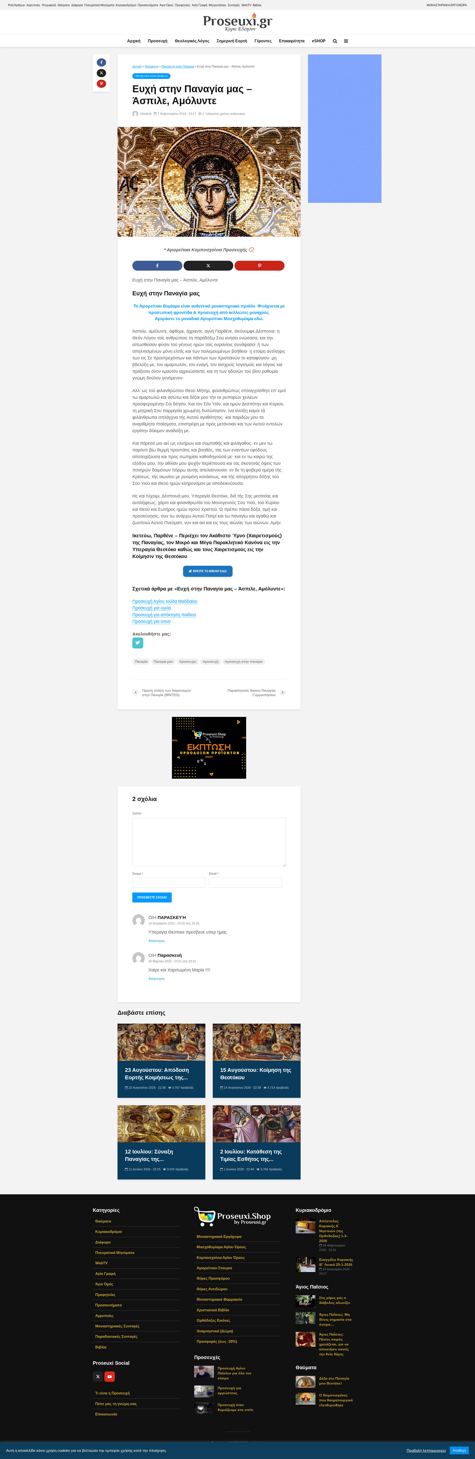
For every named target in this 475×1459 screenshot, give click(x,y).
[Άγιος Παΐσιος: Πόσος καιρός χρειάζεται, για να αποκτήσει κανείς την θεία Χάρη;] (305, 1339)
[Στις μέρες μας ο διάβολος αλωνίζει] (305, 1301)
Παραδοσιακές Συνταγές (116, 1336)
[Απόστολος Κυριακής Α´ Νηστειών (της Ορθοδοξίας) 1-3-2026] (305, 1225)
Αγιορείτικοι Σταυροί (214, 1268)
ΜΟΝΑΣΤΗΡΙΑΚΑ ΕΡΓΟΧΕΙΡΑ (447, 5)
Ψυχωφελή (49, 5)
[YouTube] (109, 1376)
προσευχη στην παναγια (243, 661)
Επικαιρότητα (292, 41)
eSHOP (319, 41)
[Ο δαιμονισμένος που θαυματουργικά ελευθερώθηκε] (305, 1398)
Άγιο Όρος (166, 5)
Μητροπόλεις (217, 5)
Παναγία (141, 661)
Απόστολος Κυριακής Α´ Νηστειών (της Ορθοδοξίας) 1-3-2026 (333, 1231)
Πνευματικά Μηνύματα (99, 5)
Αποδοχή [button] (459, 1450)
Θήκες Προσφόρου (213, 1278)
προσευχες (187, 661)
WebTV (246, 5)
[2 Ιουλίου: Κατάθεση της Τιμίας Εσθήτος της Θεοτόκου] (257, 1123)
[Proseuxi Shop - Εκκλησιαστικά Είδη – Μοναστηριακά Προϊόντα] (232, 1216)
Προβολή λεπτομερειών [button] (426, 1451)
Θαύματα (64, 5)
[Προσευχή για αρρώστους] (204, 1391)
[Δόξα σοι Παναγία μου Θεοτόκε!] (305, 1381)
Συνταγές (234, 5)
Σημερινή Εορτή (232, 41)
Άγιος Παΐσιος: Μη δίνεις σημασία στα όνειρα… (335, 1319)
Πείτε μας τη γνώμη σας (116, 1404)
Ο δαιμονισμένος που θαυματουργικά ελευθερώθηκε (336, 1400)
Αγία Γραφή (199, 5)
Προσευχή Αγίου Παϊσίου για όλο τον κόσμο (234, 1373)
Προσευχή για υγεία (151, 608)
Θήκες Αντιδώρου (212, 1289)
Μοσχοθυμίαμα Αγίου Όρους (221, 1247)
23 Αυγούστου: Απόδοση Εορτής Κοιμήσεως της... (157, 1074)
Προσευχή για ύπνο (151, 621)
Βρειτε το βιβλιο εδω (210, 571)
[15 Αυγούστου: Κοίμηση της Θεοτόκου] (257, 1042)
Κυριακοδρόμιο (126, 5)
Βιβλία (257, 5)
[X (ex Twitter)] (98, 1376)
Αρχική (134, 41)
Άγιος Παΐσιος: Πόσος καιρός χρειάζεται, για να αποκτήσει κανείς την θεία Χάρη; (334, 1344)
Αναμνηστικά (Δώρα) (215, 1331)
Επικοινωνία (106, 1414)
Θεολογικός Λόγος (192, 41)
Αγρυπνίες (33, 5)
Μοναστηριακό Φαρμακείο (219, 1299)
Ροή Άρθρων (16, 5)
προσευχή (210, 661)
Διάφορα (77, 5)
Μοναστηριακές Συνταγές (117, 1326)
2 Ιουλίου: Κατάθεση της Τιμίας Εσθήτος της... (251, 1155)
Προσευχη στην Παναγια (178, 66)
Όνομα (137, 873)
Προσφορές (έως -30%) (217, 1341)
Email (214, 873)
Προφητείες (182, 5)
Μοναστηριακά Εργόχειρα (219, 1236)
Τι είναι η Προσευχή (112, 1393)
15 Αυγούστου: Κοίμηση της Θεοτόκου (255, 1074)
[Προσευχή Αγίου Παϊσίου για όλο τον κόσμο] (204, 1371)
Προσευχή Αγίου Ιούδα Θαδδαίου (164, 601)
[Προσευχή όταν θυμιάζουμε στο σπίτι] (204, 1408)
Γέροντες (263, 41)
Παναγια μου (163, 661)
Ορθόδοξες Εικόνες (213, 1320)
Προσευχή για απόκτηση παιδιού (164, 614)
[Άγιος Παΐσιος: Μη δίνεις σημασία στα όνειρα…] (305, 1317)
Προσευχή (157, 41)
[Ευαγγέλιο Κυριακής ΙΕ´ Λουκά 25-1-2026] (305, 1264)
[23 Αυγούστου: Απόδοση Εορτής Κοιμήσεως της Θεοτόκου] (161, 1042)
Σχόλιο (136, 813)
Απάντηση (156, 941)
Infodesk (145, 114)
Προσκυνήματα (148, 5)
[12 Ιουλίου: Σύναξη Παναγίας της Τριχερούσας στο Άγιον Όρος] (161, 1123)
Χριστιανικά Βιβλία (213, 1310)
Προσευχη (151, 66)
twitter (137, 642)
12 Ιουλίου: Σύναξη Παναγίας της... (149, 1155)
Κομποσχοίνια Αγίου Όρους (221, 1257)
